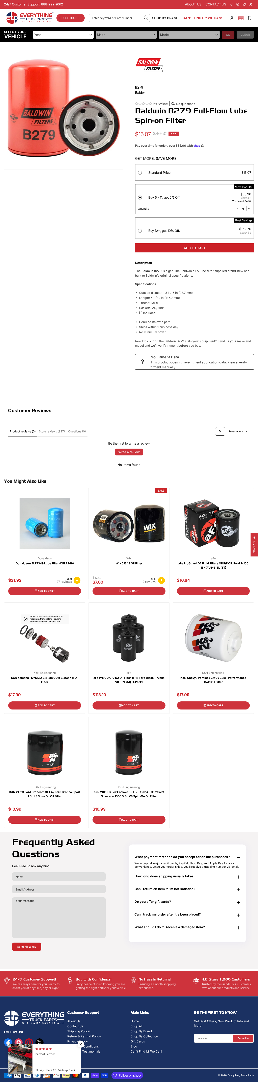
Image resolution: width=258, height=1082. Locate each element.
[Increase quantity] (248, 208)
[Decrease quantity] (237, 208)
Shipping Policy (78, 1031)
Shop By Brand (141, 1031)
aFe (213, 558)
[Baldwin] (149, 64)
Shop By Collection (144, 1036)
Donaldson (45, 558)
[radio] (194, 173)
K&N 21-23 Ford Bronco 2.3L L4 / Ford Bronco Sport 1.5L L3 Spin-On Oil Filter (44, 794)
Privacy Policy (77, 1041)
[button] (240, 18)
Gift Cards (138, 1041)
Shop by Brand (165, 18)
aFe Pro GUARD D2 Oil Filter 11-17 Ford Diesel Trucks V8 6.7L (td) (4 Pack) (129, 680)
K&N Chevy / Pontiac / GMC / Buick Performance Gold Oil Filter (213, 680)
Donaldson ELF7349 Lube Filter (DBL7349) (45, 563)
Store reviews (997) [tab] (52, 431)
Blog (134, 1046)
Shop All (137, 1026)
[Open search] (220, 431)
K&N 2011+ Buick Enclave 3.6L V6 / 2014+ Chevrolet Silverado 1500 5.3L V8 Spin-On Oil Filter (129, 794)
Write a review (129, 452)
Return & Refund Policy (84, 1036)
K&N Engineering (45, 672)
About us (193, 4)
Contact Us (75, 1026)
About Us (73, 1021)
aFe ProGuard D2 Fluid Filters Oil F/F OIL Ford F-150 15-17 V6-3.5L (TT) (213, 565)
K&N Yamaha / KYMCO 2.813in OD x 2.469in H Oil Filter (44, 680)
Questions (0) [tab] (77, 431)
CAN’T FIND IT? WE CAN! (202, 18)
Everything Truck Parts (241, 1075)
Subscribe (243, 1038)
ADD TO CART (194, 248)
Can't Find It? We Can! (146, 1051)
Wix (128, 558)
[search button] (146, 18)
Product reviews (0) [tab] (23, 431)
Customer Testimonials (83, 1051)
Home (135, 1021)
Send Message (26, 946)
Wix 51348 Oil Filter (129, 563)
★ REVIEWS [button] (254, 544)
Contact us (215, 4)
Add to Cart (46, 590)
